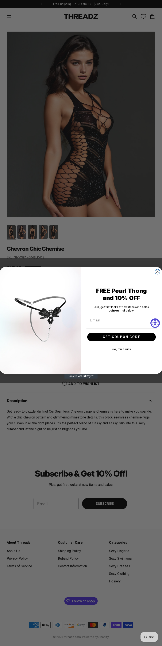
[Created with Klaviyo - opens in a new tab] (81, 376)
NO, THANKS (121, 349)
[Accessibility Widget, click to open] (155, 323)
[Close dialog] (157, 271)
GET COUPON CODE (121, 337)
